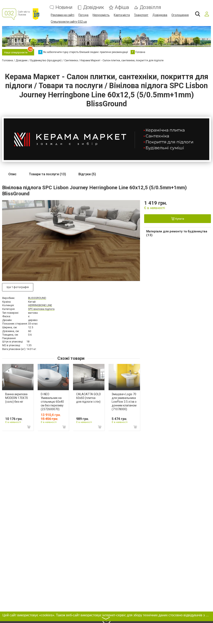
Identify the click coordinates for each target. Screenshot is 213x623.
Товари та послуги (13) (47, 174)
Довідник (93, 7)
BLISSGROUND (37, 298)
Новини (64, 7)
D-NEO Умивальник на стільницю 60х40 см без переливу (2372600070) (52, 401)
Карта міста (122, 15)
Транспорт (141, 15)
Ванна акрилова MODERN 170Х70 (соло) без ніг (16, 397)
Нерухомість (101, 15)
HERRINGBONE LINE (40, 305)
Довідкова (159, 15)
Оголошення (180, 15)
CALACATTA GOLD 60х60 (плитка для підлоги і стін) (88, 397)
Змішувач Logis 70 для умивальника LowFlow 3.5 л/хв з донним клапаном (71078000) (124, 401)
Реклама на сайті (62, 15)
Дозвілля (150, 7)
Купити (179, 218)
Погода (83, 15)
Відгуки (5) (87, 174)
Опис (12, 174)
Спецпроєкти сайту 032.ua (69, 21)
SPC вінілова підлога (41, 309)
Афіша (122, 7)
